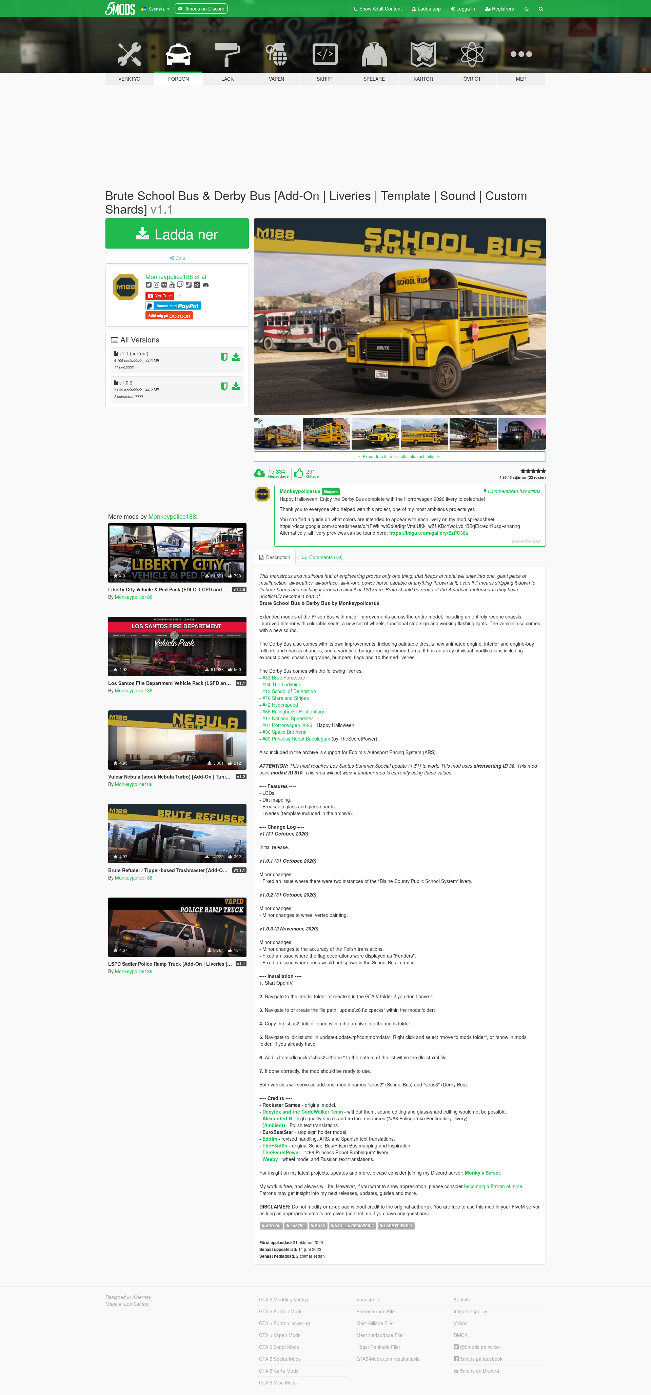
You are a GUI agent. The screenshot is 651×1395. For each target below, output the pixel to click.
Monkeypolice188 (172, 516)
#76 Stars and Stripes (285, 697)
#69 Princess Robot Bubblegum (296, 738)
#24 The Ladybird (281, 684)
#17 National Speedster (287, 718)
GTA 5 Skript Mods (279, 1346)
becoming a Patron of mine (493, 1186)
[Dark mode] (526, 8)
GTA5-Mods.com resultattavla (388, 1358)
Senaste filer (369, 1299)
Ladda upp (428, 8)
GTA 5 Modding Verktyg (284, 1299)
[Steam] (188, 284)
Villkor (460, 1323)
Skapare (331, 491)
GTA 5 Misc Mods (278, 1382)
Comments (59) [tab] (325, 557)
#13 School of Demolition (289, 691)
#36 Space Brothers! (284, 731)
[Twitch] (180, 284)
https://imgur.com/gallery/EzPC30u (429, 532)
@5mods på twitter (479, 1346)
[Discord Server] (206, 284)
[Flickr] (164, 284)
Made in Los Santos (126, 1303)
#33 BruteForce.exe (283, 677)
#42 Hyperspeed (280, 704)
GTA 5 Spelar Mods (280, 1358)
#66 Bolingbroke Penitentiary (293, 711)
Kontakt (462, 1299)
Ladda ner (184, 233)
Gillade (312, 476)
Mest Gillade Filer (375, 1323)
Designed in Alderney (128, 1297)
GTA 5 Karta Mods (278, 1370)
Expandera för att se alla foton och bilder (400, 456)
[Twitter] (148, 284)
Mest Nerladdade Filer (380, 1335)
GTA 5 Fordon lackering (284, 1323)
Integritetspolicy (470, 1311)
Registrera (502, 8)
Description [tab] (276, 557)
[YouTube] (172, 284)
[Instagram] (156, 284)
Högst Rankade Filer (378, 1346)
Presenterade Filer (376, 1311)
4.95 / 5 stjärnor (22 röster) (522, 477)
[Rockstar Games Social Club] (197, 284)
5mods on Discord (479, 1370)
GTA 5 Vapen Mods (279, 1335)
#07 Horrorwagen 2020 (287, 725)
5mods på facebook (480, 1358)
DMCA (461, 1335)
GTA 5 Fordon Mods (280, 1311)
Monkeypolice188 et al (175, 276)
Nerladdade (278, 476)
